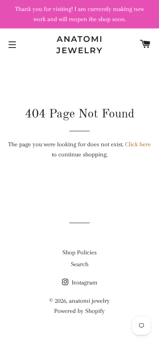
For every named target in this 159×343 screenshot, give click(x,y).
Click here (138, 144)
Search (79, 264)
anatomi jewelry (79, 44)
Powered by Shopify (79, 311)
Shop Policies (79, 252)
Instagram (83, 282)
